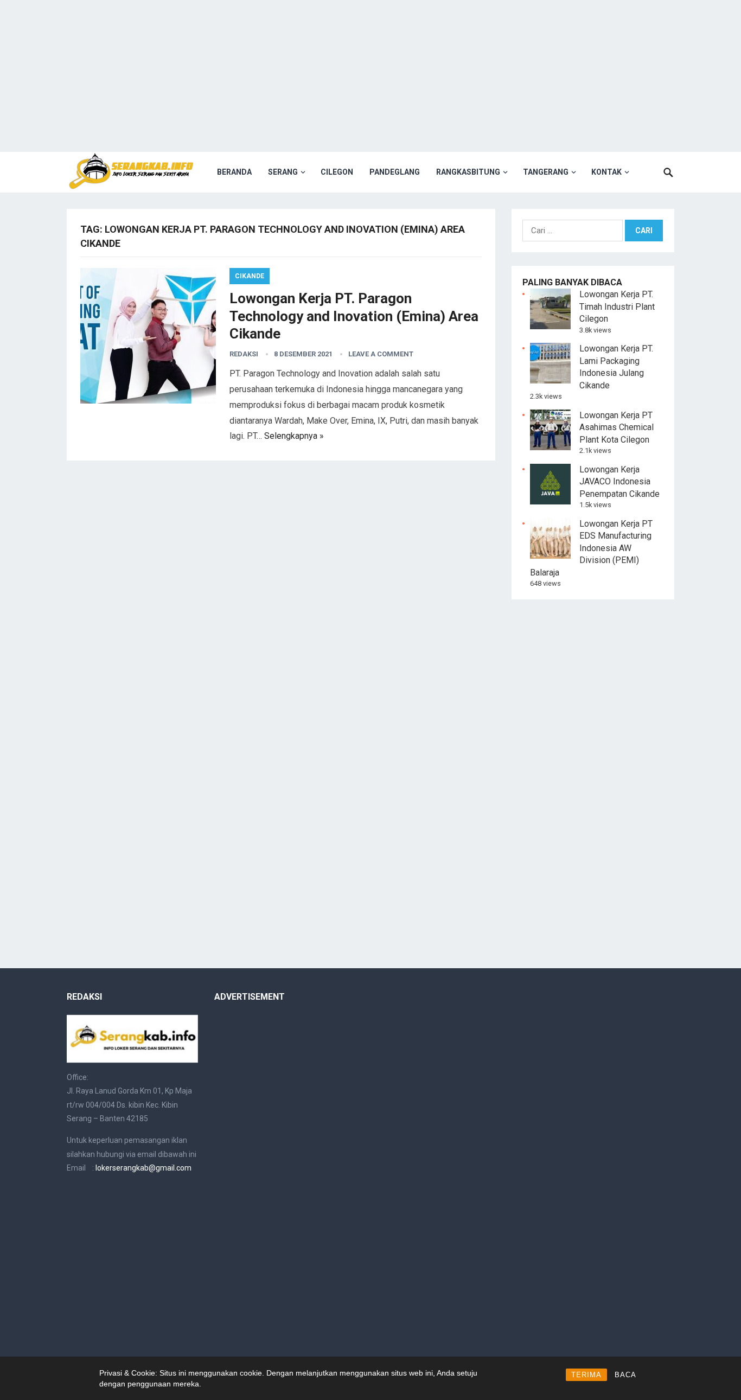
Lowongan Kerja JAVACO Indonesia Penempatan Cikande (619, 481)
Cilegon (337, 172)
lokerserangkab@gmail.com (143, 1168)
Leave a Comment (380, 354)
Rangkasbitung (468, 172)
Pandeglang (394, 172)
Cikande (249, 276)
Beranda (234, 172)
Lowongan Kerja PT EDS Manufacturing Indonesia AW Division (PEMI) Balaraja (591, 548)
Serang (283, 172)
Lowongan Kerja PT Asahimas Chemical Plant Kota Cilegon (616, 427)
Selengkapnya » (294, 436)
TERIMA (586, 1375)
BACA (625, 1375)
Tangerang (545, 172)
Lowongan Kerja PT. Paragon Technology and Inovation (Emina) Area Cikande (353, 316)
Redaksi (243, 354)
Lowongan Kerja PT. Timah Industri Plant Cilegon (617, 306)
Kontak (606, 172)
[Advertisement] (370, 76)
